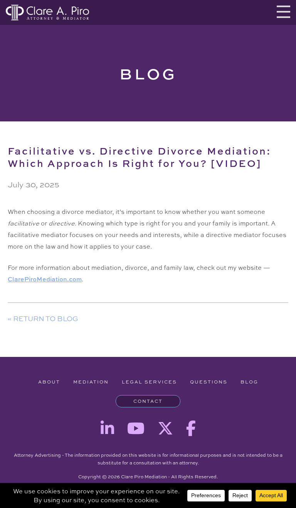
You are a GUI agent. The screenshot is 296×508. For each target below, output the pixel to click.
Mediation (91, 382)
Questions (208, 382)
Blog (249, 382)
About (49, 382)
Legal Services (149, 382)
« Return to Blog (43, 318)
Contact (148, 401)
